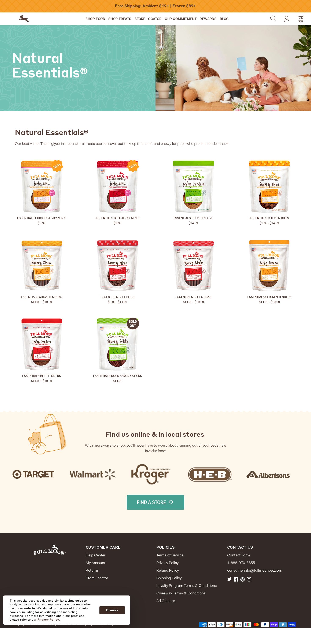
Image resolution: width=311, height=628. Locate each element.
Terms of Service (169, 555)
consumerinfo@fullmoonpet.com (254, 570)
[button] (273, 18)
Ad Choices (165, 600)
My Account (95, 562)
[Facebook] (236, 579)
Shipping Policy (169, 577)
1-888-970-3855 (241, 562)
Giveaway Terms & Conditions (181, 593)
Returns (92, 570)
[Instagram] (249, 579)
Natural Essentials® (50, 66)
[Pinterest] (242, 579)
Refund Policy (167, 570)
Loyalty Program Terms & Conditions (186, 585)
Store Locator (97, 577)
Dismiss (112, 610)
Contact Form (238, 555)
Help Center (95, 555)
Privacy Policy (167, 562)
